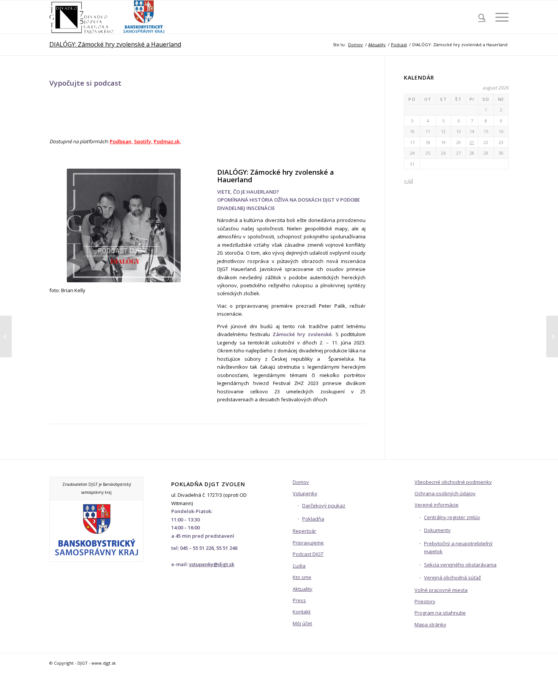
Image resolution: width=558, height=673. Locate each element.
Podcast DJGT (308, 554)
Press (299, 600)
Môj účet (302, 623)
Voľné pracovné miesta (441, 590)
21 (472, 142)
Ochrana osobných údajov (445, 493)
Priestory (425, 601)
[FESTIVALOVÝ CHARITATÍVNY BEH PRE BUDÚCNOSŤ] (6, 336)
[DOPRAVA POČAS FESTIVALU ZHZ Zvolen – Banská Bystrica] (552, 336)
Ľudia (299, 565)
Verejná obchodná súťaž (452, 577)
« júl (408, 180)
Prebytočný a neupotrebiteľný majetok (458, 547)
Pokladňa (313, 518)
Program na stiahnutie (440, 612)
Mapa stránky (430, 624)
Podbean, (121, 141)
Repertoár (304, 530)
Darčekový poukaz (323, 505)
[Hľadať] (481, 17)
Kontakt (302, 611)
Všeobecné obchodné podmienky (453, 482)
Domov (301, 482)
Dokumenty (437, 530)
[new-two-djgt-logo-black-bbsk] (107, 17)
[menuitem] (481, 17)
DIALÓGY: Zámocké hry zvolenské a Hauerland (115, 44)
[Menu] (499, 17)
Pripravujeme (308, 542)
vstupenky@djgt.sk (211, 564)
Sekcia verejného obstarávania (460, 564)
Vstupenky (305, 493)
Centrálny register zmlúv (452, 517)
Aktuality (302, 588)
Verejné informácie (437, 504)
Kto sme (302, 577)
